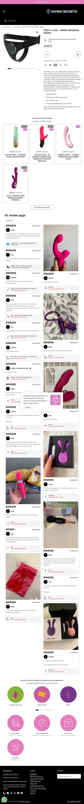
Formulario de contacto (10, 774)
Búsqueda (33, 774)
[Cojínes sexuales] (42, 694)
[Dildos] (68, 694)
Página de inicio (7, 27)
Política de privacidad (37, 779)
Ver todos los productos (42, 207)
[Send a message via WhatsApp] (4, 799)
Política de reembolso (37, 786)
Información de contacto (38, 788)
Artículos (33, 791)
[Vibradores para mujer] (15, 694)
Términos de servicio (36, 776)
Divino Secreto (25, 801)
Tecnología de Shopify (74, 801)
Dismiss (27, 407)
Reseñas (32, 793)
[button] (47, 55)
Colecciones (17, 27)
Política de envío (35, 781)
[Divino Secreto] (62, 11)
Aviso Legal (33, 783)
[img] (11, 226)
